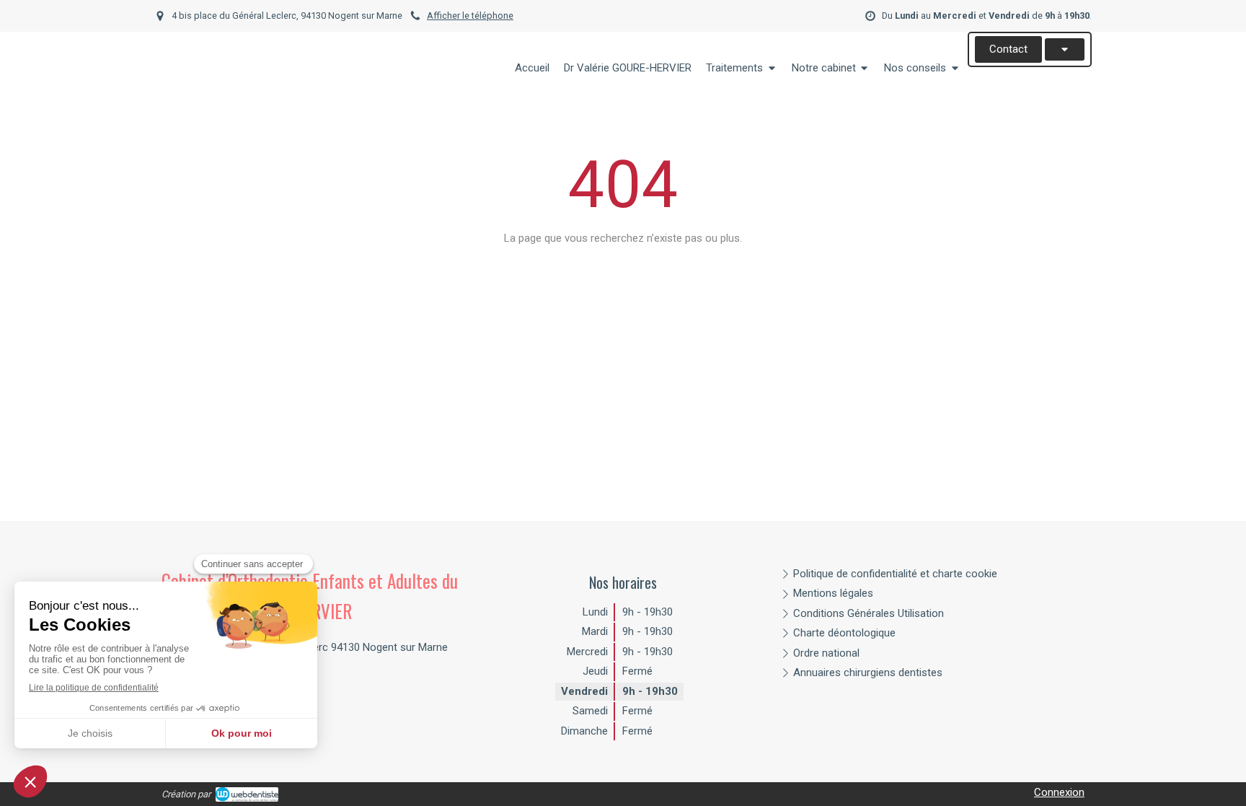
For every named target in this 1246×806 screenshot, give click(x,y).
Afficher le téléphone (470, 15)
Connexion (1059, 792)
